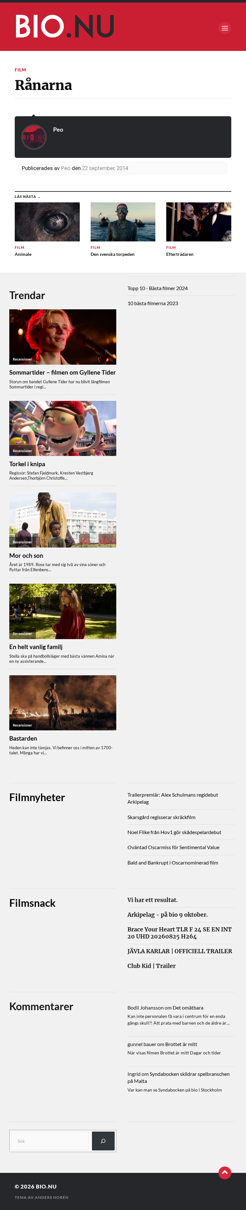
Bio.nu (46, 1186)
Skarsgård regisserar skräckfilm (161, 817)
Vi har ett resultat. (152, 900)
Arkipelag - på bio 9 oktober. (167, 915)
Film (20, 69)
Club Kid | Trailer (151, 966)
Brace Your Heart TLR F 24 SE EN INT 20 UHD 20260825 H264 (179, 933)
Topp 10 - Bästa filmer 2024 (157, 288)
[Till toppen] (224, 1172)
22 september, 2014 (105, 168)
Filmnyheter (37, 797)
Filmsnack (32, 903)
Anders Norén (52, 1197)
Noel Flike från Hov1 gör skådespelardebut (174, 832)
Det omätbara (188, 1007)
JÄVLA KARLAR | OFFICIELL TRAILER (179, 951)
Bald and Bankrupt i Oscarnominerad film (172, 862)
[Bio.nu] (123, 28)
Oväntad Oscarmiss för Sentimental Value (173, 847)
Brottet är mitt (181, 1044)
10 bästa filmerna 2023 (152, 303)
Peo (58, 129)
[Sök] (103, 1141)
